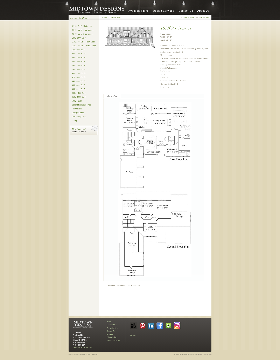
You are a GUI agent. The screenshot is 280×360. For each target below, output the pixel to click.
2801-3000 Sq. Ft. (79, 69)
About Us (203, 10)
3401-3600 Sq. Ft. (79, 81)
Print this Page (188, 17)
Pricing (74, 121)
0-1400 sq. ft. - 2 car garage (82, 34)
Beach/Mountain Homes (81, 105)
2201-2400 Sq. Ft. (79, 58)
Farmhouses (77, 109)
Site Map (132, 335)
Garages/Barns (78, 113)
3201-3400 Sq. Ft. (79, 77)
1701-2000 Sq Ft (78, 50)
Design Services (163, 10)
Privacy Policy (112, 337)
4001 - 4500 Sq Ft (79, 93)
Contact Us (185, 10)
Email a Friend (203, 17)
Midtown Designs (98, 10)
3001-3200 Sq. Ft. (79, 73)
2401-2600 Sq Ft (78, 62)
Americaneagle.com (204, 354)
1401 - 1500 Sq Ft (79, 38)
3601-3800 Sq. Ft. (79, 85)
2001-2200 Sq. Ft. (79, 54)
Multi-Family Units (79, 117)
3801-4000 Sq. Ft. (79, 89)
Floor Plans (112, 96)
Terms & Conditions (113, 340)
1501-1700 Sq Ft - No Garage (83, 42)
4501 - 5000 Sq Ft (79, 97)
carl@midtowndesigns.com (82, 347)
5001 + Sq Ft (77, 101)
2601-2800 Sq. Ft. (79, 65)
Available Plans (138, 10)
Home (104, 17)
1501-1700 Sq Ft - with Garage (84, 46)
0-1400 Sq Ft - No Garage (82, 26)
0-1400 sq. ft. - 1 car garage (82, 30)
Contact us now (78, 132)
